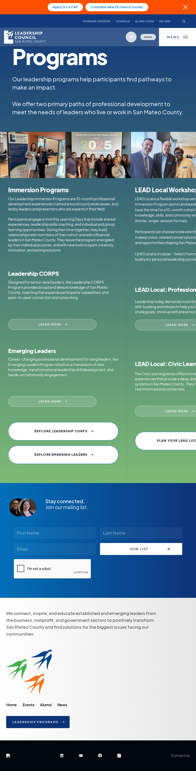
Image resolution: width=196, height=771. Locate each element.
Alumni (46, 704)
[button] (177, 37)
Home (11, 704)
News (62, 704)
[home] (26, 37)
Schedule (123, 21)
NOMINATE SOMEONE (97, 21)
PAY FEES (165, 21)
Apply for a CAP (65, 7)
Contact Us (180, 755)
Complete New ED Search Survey (117, 7)
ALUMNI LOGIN (144, 21)
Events (28, 704)
